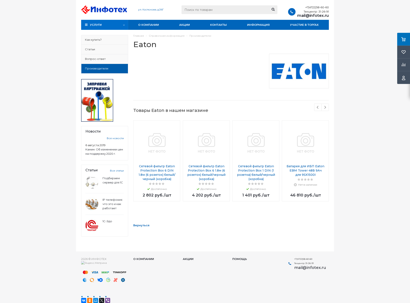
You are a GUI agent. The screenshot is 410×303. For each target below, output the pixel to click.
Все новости (115, 138)
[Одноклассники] (89, 300)
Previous (317, 107)
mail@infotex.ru (313, 15)
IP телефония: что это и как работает (112, 204)
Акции (184, 24)
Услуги (96, 24)
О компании (148, 24)
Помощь (239, 259)
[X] (101, 300)
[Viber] (107, 300)
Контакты (218, 24)
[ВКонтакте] (83, 300)
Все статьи (117, 170)
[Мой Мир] (95, 300)
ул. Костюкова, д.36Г (151, 9)
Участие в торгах (304, 24)
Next (325, 107)
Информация (258, 24)
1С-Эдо (107, 221)
